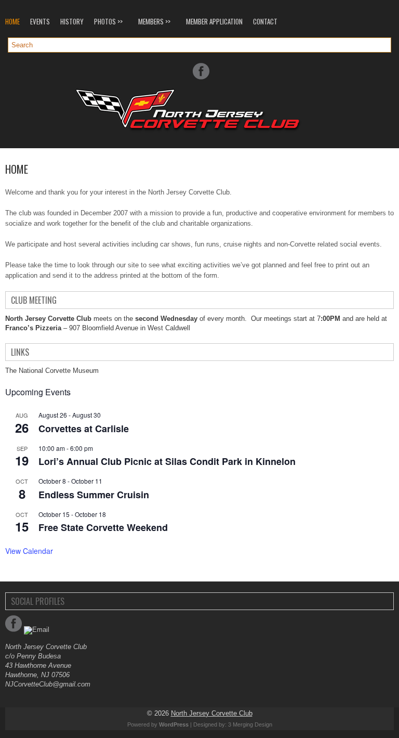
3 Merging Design (250, 724)
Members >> (154, 21)
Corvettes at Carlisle (83, 428)
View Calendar (29, 551)
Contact (265, 21)
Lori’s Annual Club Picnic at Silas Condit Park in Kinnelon (167, 461)
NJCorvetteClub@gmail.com (47, 684)
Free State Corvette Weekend (103, 527)
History (72, 21)
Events (40, 21)
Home (12, 21)
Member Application (214, 21)
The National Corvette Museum (52, 370)
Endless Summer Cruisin (93, 494)
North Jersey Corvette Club (211, 713)
